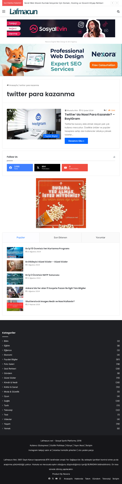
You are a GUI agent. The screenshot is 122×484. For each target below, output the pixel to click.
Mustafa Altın (72, 110)
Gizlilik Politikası (57, 445)
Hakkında (79, 478)
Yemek (7, 428)
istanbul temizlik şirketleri (65, 450)
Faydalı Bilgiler (11, 359)
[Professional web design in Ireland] (61, 60)
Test (6, 414)
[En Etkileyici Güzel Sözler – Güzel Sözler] (15, 265)
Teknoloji (8, 410)
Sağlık (7, 401)
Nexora (66, 474)
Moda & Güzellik (11, 391)
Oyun (6, 396)
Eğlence (8, 350)
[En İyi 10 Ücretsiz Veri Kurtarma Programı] (15, 252)
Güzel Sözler (10, 378)
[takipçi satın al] (61, 28)
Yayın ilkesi (79, 445)
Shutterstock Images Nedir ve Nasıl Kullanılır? (50, 301)
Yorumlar (100, 237)
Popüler (21, 237)
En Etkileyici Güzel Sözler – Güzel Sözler (46, 261)
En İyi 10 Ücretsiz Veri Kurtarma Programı (47, 248)
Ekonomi (8, 355)
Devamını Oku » (76, 141)
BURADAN (92, 464)
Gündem (8, 373)
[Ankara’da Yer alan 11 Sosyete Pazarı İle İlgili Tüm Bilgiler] (15, 292)
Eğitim (7, 345)
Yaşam (7, 424)
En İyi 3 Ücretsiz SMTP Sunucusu (42, 274)
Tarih (6, 405)
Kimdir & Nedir (11, 382)
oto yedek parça (85, 450)
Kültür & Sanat (11, 387)
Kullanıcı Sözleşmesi (39, 445)
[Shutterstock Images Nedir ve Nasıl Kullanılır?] (15, 305)
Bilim (6, 341)
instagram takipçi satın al (40, 450)
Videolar (8, 419)
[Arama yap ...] (118, 12)
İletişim (89, 445)
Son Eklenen (60, 237)
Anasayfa (13, 85)
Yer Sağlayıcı (72, 459)
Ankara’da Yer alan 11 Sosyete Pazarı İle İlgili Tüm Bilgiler (55, 288)
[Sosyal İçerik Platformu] (24, 11)
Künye (69, 445)
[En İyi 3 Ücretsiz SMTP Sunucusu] (15, 279)
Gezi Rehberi (10, 368)
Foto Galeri (9, 364)
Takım (87, 478)
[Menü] (3, 12)
